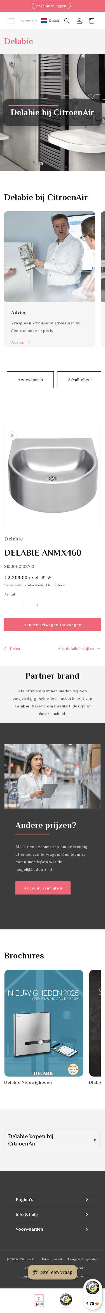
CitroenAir (28, 1259)
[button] (11, 21)
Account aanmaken (43, 888)
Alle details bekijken (76, 648)
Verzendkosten (14, 585)
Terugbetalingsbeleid (83, 1259)
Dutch (54, 20)
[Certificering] (66, 1301)
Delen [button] (15, 648)
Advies (17, 342)
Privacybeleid (52, 1259)
